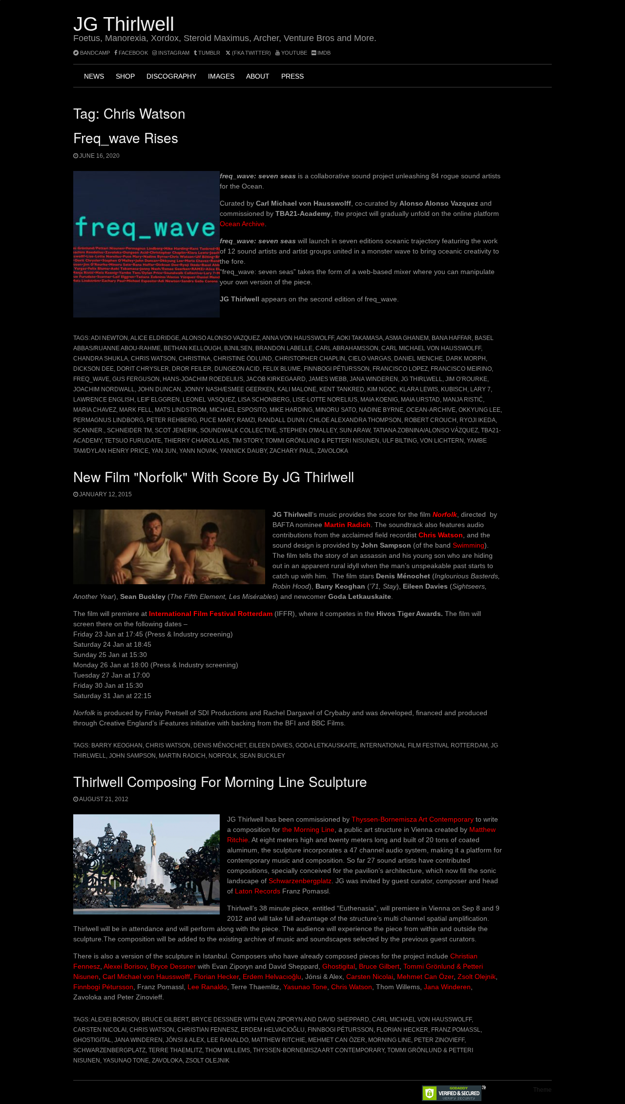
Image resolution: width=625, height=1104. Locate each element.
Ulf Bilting (399, 440)
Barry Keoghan (117, 745)
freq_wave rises (125, 137)
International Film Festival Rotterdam (210, 613)
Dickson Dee (93, 368)
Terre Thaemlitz (175, 1050)
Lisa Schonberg (264, 399)
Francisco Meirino (461, 368)
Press (292, 76)
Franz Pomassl (455, 1029)
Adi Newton (109, 338)
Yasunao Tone (305, 987)
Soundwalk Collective (238, 430)
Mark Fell (135, 409)
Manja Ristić (463, 399)
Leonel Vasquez (209, 399)
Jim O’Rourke (466, 379)
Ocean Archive (242, 224)
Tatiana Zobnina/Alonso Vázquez (425, 430)
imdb (323, 53)
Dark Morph (466, 358)
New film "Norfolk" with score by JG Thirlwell (213, 476)
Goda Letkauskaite (326, 745)
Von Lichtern (442, 440)
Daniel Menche (418, 358)
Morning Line (389, 1040)
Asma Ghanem (407, 338)
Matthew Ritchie (278, 1040)
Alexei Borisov (125, 966)
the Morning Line (308, 829)
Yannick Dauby (243, 450)
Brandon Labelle (283, 348)
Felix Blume (282, 368)
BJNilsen (238, 348)
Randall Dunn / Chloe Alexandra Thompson (329, 420)
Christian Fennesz (207, 1029)
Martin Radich (347, 525)
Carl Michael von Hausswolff (431, 348)
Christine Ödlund (242, 358)
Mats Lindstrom (181, 409)
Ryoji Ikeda (477, 420)
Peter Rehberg (171, 420)
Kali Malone (296, 389)
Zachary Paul (292, 450)
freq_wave (91, 379)
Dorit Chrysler (143, 368)
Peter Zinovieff (439, 1040)
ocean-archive (431, 409)
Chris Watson (153, 358)
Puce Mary (217, 420)
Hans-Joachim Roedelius (203, 379)
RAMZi (246, 420)
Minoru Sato (335, 409)
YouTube (293, 53)
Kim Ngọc (381, 389)
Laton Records (257, 891)
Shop (125, 76)
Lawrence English (103, 399)
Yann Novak (198, 450)
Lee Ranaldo (207, 987)
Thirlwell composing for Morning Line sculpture (220, 781)
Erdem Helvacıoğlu (272, 976)
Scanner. (88, 430)
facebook (132, 53)
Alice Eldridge (154, 338)
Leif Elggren (158, 399)
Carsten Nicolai (369, 976)
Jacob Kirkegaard (276, 379)
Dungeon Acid (237, 368)
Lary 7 (480, 389)
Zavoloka (332, 450)
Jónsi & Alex (185, 1040)
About (258, 76)
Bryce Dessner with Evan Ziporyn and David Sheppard (280, 1019)
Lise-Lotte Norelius (324, 399)
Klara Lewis (418, 389)
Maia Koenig (379, 399)
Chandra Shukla (100, 358)
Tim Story (247, 440)
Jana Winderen (374, 379)
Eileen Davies (270, 745)
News (94, 76)
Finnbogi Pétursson (337, 368)
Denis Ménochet (219, 745)
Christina (194, 358)
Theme (542, 1089)
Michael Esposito (238, 409)
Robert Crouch (430, 420)
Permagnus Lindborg (108, 420)
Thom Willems (227, 1050)
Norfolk (222, 755)
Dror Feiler (191, 368)
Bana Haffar (452, 338)
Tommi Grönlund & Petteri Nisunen (322, 440)
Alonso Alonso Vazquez (221, 338)
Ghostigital (337, 966)
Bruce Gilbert (379, 966)
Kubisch (454, 389)
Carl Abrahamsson (346, 348)
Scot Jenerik (176, 430)
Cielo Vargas (369, 358)
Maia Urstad (420, 399)
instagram (173, 53)
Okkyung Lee (479, 409)
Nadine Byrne (381, 409)
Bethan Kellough (192, 348)
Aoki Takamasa (359, 338)
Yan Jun (163, 450)
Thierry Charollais (196, 440)
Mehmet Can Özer (425, 976)
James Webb (328, 379)
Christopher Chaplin (310, 358)
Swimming (468, 545)
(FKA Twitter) (250, 53)
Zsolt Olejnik (477, 976)
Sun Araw (354, 430)
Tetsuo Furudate (132, 440)
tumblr (209, 53)
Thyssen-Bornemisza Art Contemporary (413, 819)
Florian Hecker (216, 976)
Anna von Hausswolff (298, 338)
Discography (171, 76)
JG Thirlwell (123, 24)
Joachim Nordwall (104, 389)
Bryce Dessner (173, 966)
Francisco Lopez (400, 368)
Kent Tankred (341, 389)
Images (221, 76)
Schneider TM (129, 430)
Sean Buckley (262, 755)
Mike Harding (291, 409)
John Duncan (159, 389)
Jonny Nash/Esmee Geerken (229, 389)
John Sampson (132, 755)
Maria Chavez (94, 409)
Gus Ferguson (136, 379)
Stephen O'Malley (307, 430)
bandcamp (94, 53)
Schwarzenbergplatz (300, 881)
